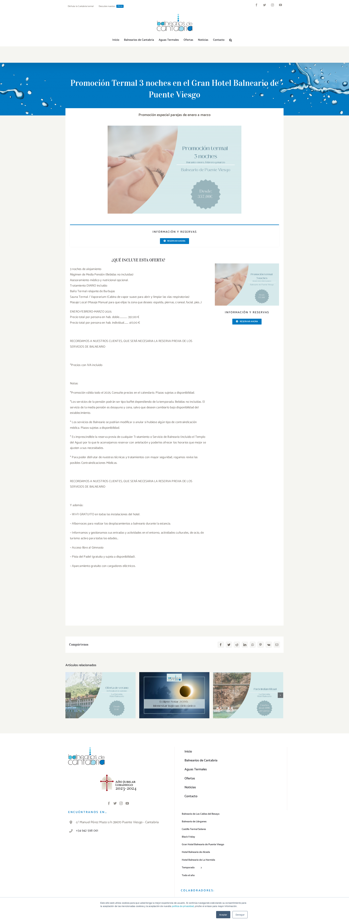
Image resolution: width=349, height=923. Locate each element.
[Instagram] (121, 803)
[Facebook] (109, 803)
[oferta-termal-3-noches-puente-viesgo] (247, 264)
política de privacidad (183, 906)
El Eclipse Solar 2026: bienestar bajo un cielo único (174, 689)
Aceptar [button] (223, 914)
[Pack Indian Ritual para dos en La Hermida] (248, 695)
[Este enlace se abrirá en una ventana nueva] (118, 776)
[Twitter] (115, 803)
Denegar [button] (240, 914)
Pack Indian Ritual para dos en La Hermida (248, 689)
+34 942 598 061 (87, 830)
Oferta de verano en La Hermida (100, 691)
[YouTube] (127, 803)
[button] (230, 40)
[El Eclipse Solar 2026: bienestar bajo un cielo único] (174, 695)
